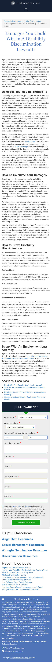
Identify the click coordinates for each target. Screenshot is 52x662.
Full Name (8, 456)
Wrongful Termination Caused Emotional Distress (20, 589)
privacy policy (17, 506)
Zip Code (7, 496)
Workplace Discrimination (13, 21)
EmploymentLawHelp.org (12, 602)
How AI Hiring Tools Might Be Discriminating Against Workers (25, 570)
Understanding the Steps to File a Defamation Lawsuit (22, 577)
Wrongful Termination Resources (24, 550)
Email (6, 486)
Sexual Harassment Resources (23, 545)
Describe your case (12, 443)
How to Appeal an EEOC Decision (15, 584)
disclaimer (28, 506)
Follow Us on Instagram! (14, 648)
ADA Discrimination (33, 21)
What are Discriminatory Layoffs (14, 575)
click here (40, 631)
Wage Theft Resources (17, 539)
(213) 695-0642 (7, 654)
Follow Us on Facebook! (14, 651)
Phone (6, 466)
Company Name (10, 476)
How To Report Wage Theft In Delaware (17, 582)
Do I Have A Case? (26, 522)
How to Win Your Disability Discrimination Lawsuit (23, 385)
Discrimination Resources (19, 556)
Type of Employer (11, 423)
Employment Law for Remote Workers (16, 567)
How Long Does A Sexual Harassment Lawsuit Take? (22, 587)
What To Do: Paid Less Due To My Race (17, 572)
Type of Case (9, 417)
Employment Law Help (28, 2)
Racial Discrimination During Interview (16, 579)
